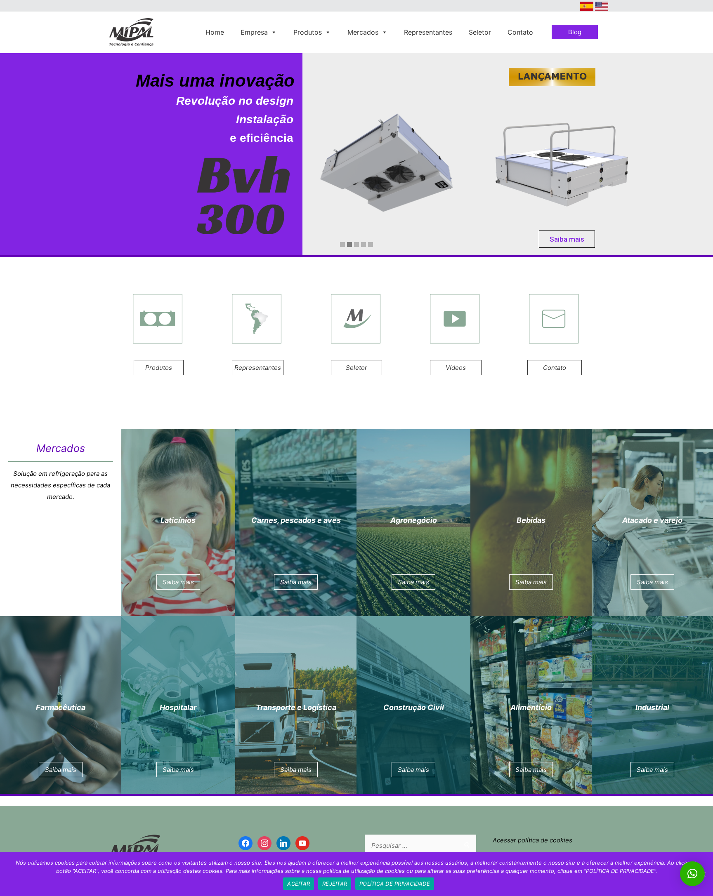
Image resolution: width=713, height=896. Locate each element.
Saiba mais (567, 239)
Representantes (428, 32)
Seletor (480, 32)
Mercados (362, 32)
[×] (692, 873)
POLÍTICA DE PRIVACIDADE (394, 883)
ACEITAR (298, 883)
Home (214, 32)
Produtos (307, 32)
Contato (520, 32)
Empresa (254, 32)
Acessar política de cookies (532, 840)
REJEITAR (334, 883)
